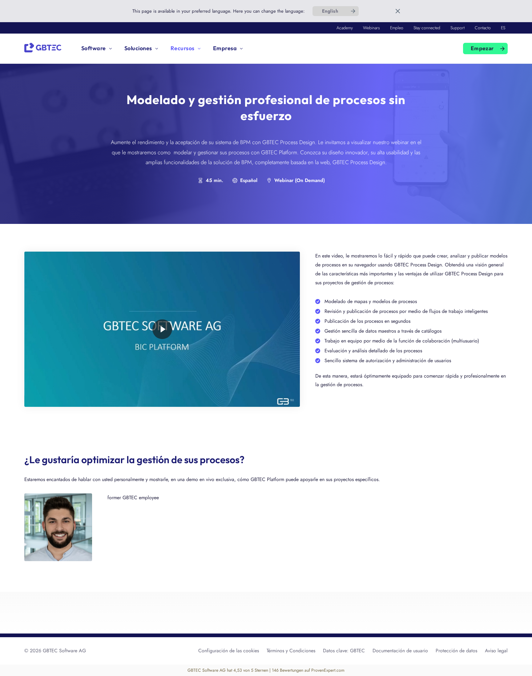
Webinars (371, 28)
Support (457, 28)
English (330, 11)
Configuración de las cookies (228, 650)
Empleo (396, 28)
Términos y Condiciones (291, 650)
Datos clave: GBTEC (344, 650)
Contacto (483, 28)
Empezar (482, 48)
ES (503, 28)
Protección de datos (456, 650)
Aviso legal (496, 650)
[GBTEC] (42, 47)
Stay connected (426, 28)
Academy (345, 28)
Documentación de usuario (400, 650)
